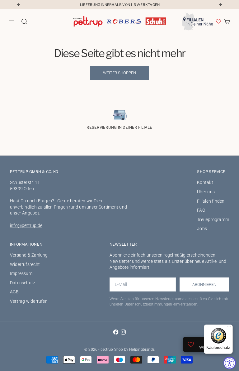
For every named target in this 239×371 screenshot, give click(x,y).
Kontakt (205, 182)
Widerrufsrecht (25, 264)
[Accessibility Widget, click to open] (229, 363)
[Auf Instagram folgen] (123, 332)
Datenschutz (22, 282)
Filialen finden (210, 201)
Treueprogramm (213, 219)
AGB (14, 291)
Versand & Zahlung (29, 255)
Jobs (202, 228)
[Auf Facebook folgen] (116, 332)
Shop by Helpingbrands (134, 349)
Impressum (21, 273)
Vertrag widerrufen (29, 301)
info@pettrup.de (26, 225)
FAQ (201, 210)
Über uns (206, 191)
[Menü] (229, 328)
